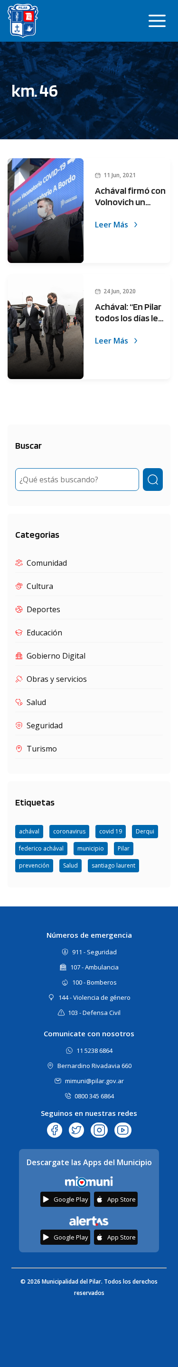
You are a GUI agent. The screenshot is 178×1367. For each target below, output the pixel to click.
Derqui (145, 831)
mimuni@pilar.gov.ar (94, 1081)
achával (29, 831)
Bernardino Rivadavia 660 (94, 1065)
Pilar (124, 848)
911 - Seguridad (94, 952)
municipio (90, 848)
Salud (70, 865)
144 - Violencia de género (94, 997)
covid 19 (110, 831)
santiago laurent (113, 865)
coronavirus (69, 831)
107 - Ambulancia (94, 967)
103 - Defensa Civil (94, 1012)
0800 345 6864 (94, 1096)
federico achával (41, 848)
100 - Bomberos (94, 982)
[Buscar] (153, 479)
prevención (34, 865)
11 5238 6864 (94, 1050)
